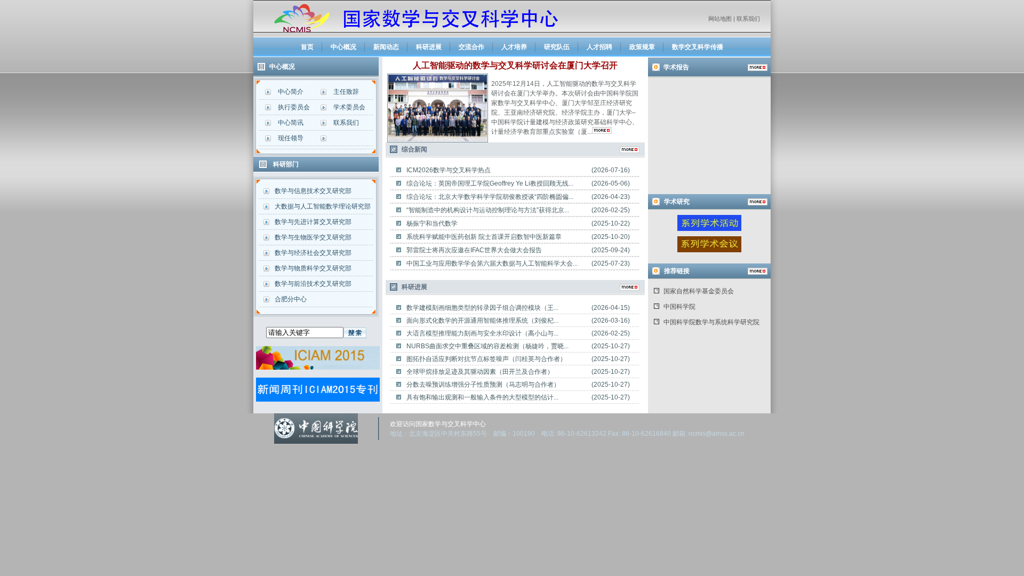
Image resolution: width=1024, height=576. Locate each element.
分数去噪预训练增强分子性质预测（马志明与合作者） (483, 384)
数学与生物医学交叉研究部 (313, 237)
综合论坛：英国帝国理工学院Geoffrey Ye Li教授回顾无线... (489, 183)
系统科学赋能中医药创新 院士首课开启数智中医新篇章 (484, 237)
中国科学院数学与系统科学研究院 (711, 322)
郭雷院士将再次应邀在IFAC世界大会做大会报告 (474, 250)
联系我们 (748, 18)
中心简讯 (290, 122)
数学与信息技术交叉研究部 (313, 191)
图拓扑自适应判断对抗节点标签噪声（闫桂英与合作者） (486, 359)
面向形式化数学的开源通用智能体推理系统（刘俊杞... (482, 320)
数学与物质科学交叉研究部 (313, 268)
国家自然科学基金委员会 (698, 291)
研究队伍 (557, 47)
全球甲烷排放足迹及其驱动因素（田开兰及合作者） (480, 371)
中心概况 (343, 47)
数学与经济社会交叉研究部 (313, 253)
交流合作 (471, 47)
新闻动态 (386, 47)
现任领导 (290, 138)
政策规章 (642, 47)
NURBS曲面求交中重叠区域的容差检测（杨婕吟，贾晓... (487, 346)
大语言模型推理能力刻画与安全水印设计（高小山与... (482, 333)
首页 (307, 47)
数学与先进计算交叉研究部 (313, 222)
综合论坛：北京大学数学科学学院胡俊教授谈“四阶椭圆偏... (489, 197)
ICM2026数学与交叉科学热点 (448, 170)
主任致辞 (346, 91)
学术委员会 (349, 107)
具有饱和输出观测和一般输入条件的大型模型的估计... (482, 397)
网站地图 (720, 18)
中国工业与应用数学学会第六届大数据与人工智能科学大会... (492, 263)
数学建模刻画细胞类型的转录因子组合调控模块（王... (482, 307)
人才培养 (514, 47)
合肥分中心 (291, 299)
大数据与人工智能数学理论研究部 (323, 206)
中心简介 (290, 91)
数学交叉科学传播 (697, 47)
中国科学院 (679, 306)
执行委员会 (294, 107)
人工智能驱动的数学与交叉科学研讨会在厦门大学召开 (515, 65)
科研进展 (429, 47)
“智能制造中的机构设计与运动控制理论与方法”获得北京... (487, 210)
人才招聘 (599, 47)
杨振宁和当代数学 (432, 223)
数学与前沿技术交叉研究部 (313, 283)
